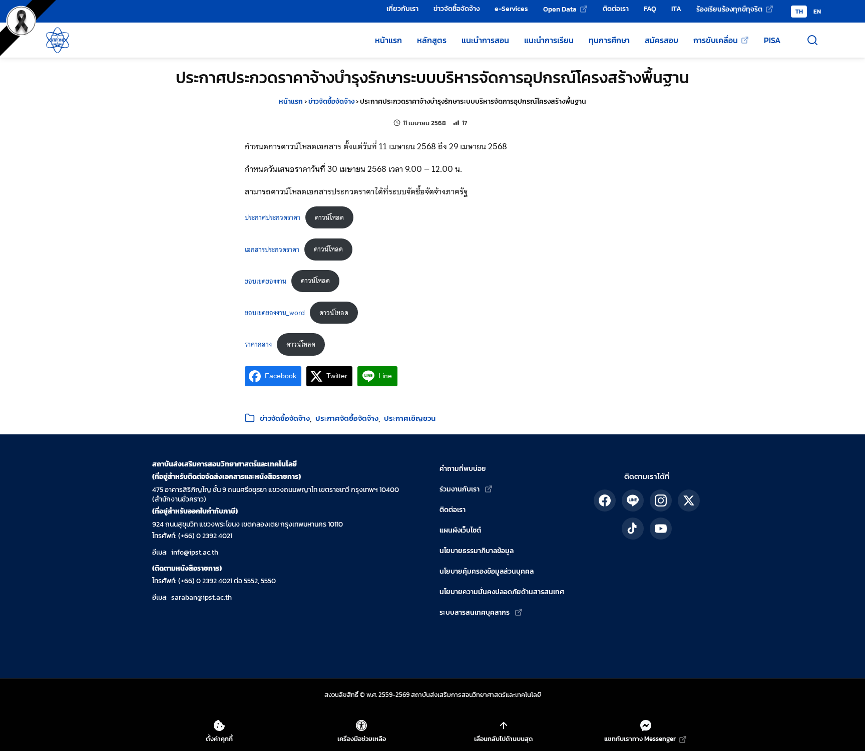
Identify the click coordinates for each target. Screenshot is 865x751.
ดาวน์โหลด (329, 217)
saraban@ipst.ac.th (201, 597)
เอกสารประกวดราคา (272, 249)
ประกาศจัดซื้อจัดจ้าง (346, 418)
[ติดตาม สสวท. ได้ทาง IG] (661, 500)
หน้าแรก (388, 40)
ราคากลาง (258, 344)
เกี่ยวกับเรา (402, 8)
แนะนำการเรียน (549, 40)
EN (817, 11)
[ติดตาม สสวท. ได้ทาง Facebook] (605, 500)
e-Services (511, 8)
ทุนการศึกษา (609, 40)
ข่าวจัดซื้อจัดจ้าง (457, 8)
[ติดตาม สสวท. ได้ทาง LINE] (633, 500)
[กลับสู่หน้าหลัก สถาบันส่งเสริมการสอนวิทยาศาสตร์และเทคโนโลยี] (57, 40)
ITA (676, 8)
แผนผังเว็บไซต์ (460, 530)
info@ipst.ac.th (194, 552)
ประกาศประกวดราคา (272, 217)
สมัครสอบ (661, 40)
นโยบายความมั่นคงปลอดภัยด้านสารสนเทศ (502, 592)
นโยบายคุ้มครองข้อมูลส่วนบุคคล (487, 571)
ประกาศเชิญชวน (410, 418)
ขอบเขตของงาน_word (275, 313)
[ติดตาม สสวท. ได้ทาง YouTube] (661, 529)
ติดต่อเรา (616, 8)
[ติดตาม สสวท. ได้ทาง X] (689, 500)
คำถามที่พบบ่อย (463, 468)
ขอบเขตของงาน (265, 281)
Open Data (560, 9)
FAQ (650, 8)
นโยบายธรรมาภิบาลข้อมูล (477, 551)
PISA (772, 40)
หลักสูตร (432, 40)
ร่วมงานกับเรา (460, 489)
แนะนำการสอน (485, 40)
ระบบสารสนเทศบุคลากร (475, 612)
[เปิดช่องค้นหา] (812, 40)
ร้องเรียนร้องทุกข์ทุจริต (729, 9)
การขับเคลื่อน (715, 40)
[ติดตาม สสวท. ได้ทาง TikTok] (633, 529)
